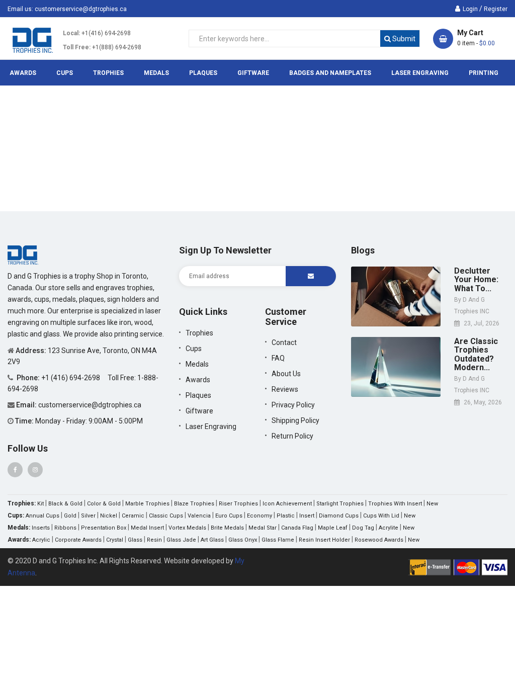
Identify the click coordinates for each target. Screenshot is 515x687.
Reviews (285, 389)
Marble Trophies (147, 503)
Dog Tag (363, 528)
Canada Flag (297, 528)
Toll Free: (77, 47)
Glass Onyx (242, 540)
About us (286, 374)
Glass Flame (278, 540)
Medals (197, 364)
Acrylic (41, 540)
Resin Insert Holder (324, 540)
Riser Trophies (238, 503)
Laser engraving (211, 426)
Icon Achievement (287, 503)
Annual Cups (42, 515)
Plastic (286, 515)
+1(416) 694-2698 (106, 33)
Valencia (199, 515)
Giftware (199, 411)
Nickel (108, 515)
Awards (198, 380)
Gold (70, 515)
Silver (88, 515)
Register (495, 9)
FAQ (278, 358)
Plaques (198, 395)
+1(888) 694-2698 (116, 47)
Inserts (41, 528)
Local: (71, 33)
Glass (135, 540)
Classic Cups (166, 515)
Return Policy (292, 436)
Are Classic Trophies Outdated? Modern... (476, 354)
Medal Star (262, 528)
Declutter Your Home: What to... (476, 280)
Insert (306, 515)
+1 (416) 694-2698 (71, 378)
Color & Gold (104, 503)
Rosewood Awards (379, 540)
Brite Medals (227, 528)
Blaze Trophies (194, 503)
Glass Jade (181, 540)
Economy (259, 515)
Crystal (114, 540)
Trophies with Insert (395, 503)
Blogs (363, 250)
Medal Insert (147, 528)
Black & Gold (65, 503)
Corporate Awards (78, 540)
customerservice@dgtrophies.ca (81, 9)
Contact (284, 342)
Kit (40, 503)
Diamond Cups (339, 515)
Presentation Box (103, 528)
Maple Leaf (333, 528)
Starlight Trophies (340, 503)
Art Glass (212, 540)
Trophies (199, 333)
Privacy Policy (293, 405)
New (432, 503)
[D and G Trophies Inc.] (23, 254)
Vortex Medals (187, 528)
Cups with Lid (381, 515)
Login (470, 9)
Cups (194, 349)
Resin (154, 540)
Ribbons (65, 528)
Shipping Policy (295, 420)
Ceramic (133, 515)
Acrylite (388, 528)
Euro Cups (228, 515)
